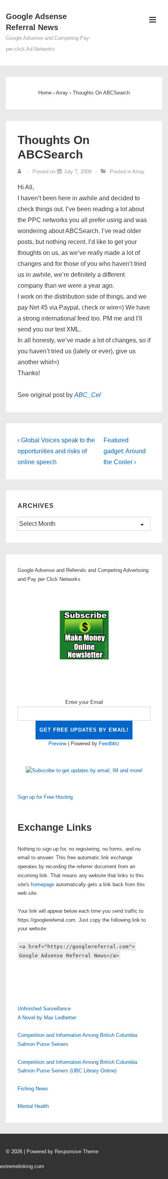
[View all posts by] (21, 172)
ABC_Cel (87, 395)
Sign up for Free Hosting (45, 797)
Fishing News (33, 1089)
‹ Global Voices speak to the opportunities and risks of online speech (56, 451)
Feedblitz (109, 743)
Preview (57, 743)
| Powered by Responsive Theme (61, 1151)
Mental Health (33, 1106)
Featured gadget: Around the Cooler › (125, 451)
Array (138, 172)
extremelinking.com (22, 1166)
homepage (42, 884)
